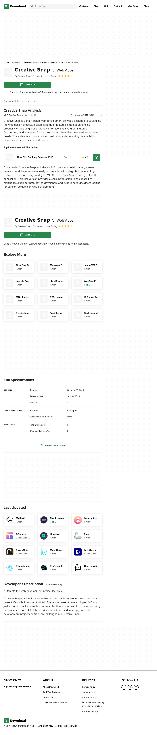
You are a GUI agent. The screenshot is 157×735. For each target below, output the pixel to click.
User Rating (51, 76)
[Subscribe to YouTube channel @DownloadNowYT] (136, 687)
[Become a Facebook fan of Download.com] (123, 687)
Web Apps (133, 6)
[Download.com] (15, 6)
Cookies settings (90, 711)
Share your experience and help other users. (65, 92)
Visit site (30, 84)
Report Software (55, 445)
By (23, 76)
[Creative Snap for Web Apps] (8, 72)
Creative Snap (44, 69)
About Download (51, 687)
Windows (83, 6)
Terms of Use (88, 692)
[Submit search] (31, 6)
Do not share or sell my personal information (93, 704)
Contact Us (48, 697)
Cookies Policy (89, 697)
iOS (106, 6)
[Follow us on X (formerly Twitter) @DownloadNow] (130, 687)
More (146, 6)
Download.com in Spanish (55, 702)
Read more (97, 115)
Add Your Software (52, 692)
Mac (96, 6)
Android (118, 6)
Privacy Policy (88, 687)
